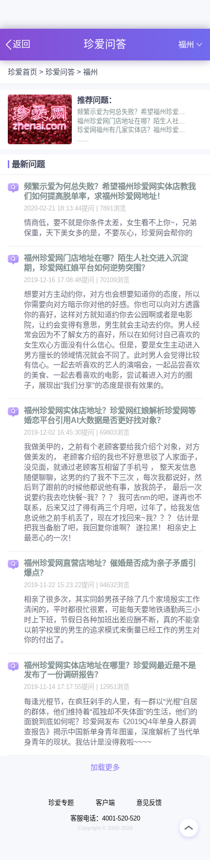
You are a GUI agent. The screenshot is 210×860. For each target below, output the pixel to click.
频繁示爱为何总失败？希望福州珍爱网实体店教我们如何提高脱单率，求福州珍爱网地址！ (110, 191)
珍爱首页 (22, 72)
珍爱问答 (60, 72)
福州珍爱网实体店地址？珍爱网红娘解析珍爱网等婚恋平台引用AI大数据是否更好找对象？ (110, 415)
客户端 (105, 802)
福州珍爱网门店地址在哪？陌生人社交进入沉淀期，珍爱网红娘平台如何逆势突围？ (106, 262)
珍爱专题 (61, 802)
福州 (90, 72)
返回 (21, 44)
